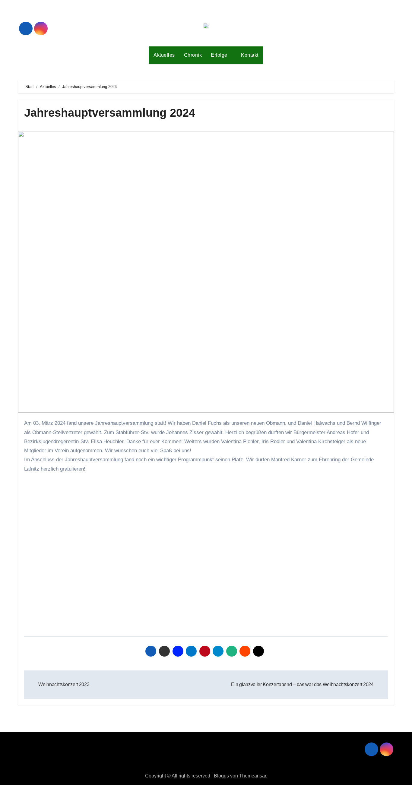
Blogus (221, 775)
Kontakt (249, 55)
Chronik (193, 55)
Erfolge (220, 55)
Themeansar (252, 775)
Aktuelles (164, 55)
